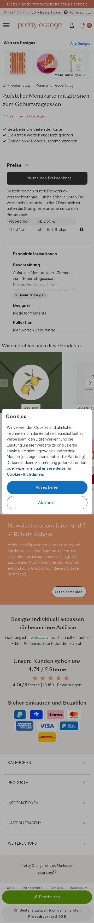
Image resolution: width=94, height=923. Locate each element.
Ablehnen (47, 502)
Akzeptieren (47, 487)
